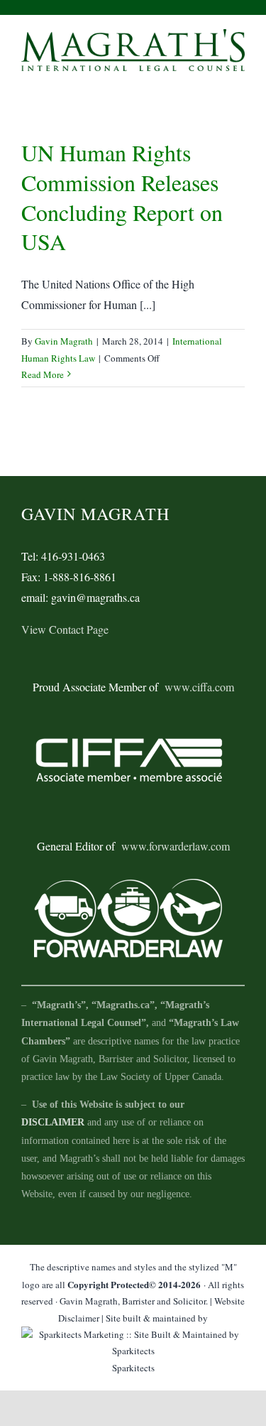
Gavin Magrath (64, 341)
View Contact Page (65, 629)
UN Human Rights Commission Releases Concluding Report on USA (122, 196)
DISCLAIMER (52, 1122)
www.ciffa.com (199, 686)
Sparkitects (133, 1367)
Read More (42, 374)
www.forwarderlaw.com (175, 845)
